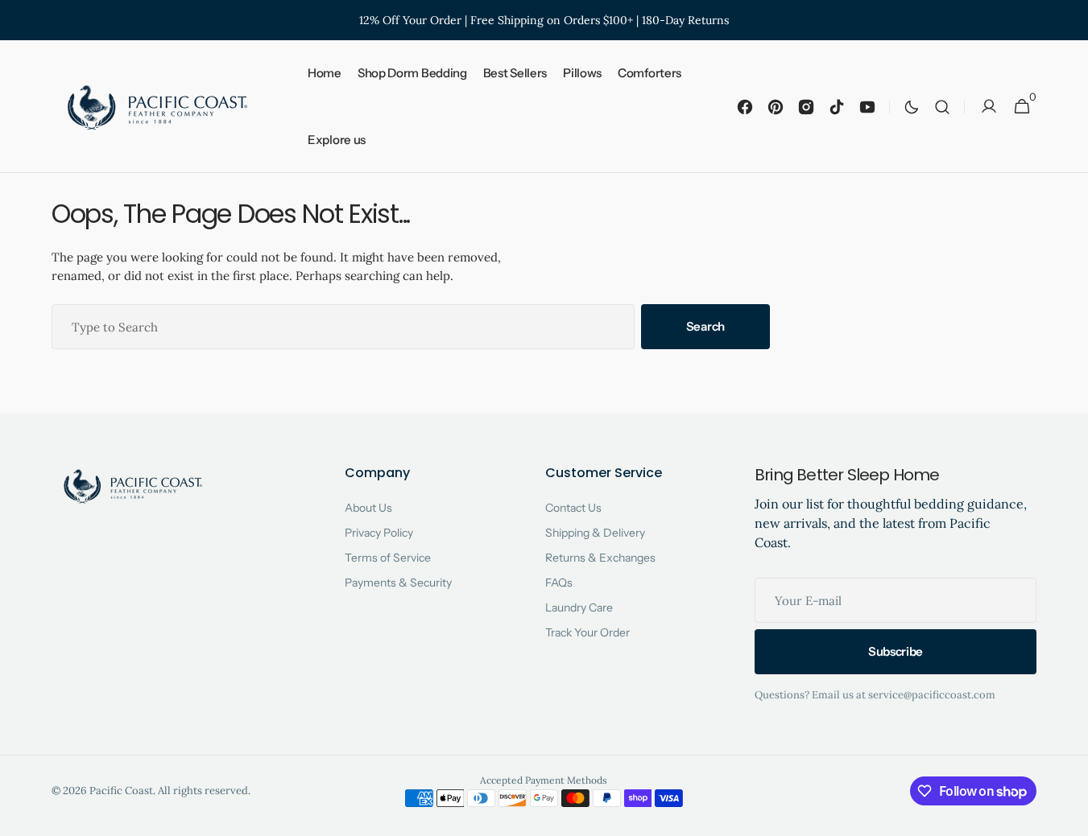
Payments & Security (398, 582)
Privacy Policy (379, 532)
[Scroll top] (1069, 817)
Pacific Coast (121, 790)
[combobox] (343, 326)
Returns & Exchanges (600, 557)
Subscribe (895, 651)
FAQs (559, 582)
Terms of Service (388, 557)
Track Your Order (587, 632)
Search (705, 326)
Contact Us (573, 507)
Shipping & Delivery (595, 532)
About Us (368, 507)
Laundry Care (579, 607)
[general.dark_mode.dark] (911, 107)
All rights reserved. (204, 790)
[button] (942, 106)
